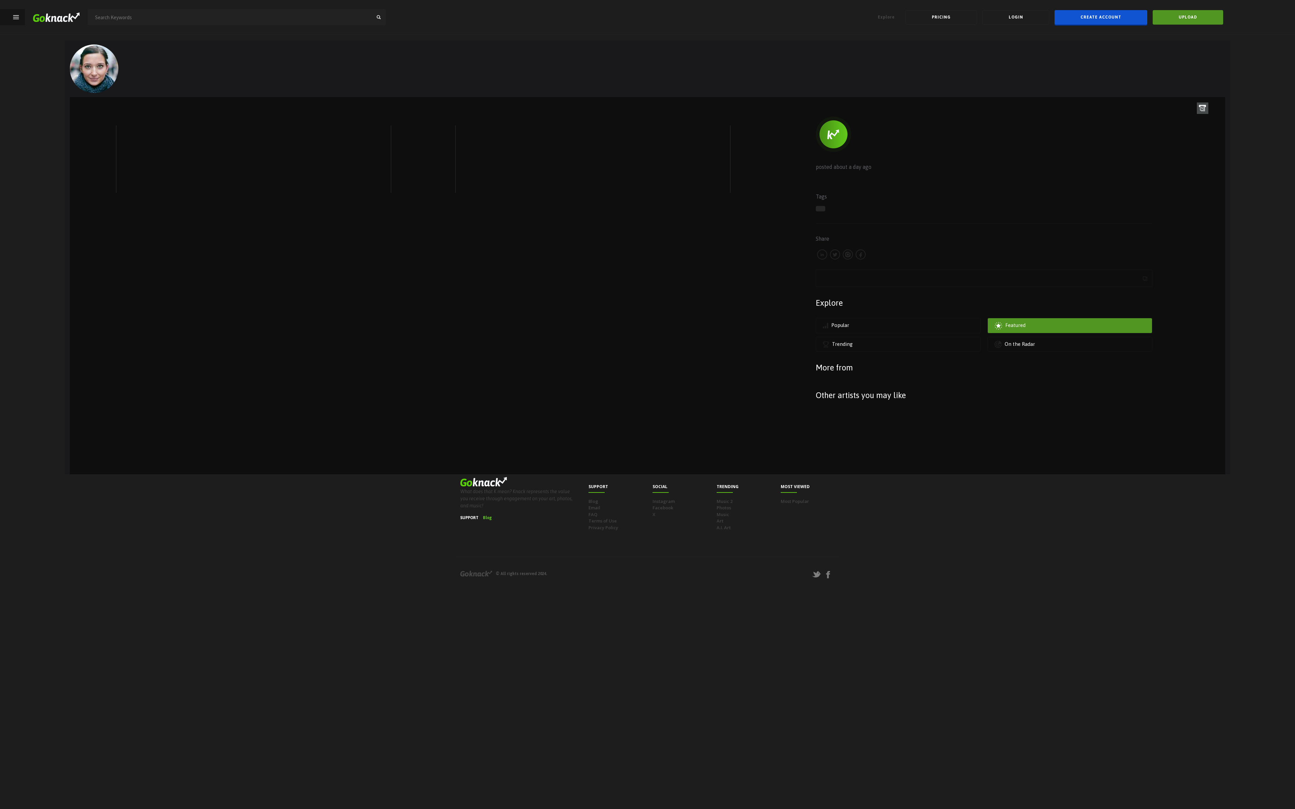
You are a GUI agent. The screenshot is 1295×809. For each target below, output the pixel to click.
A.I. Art (724, 528)
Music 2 (724, 501)
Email (594, 508)
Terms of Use (602, 521)
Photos (724, 508)
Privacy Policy (603, 528)
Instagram (664, 501)
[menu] (16, 17)
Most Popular (795, 501)
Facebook (663, 508)
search (379, 17)
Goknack (476, 573)
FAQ (592, 514)
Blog (487, 517)
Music (723, 514)
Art (720, 521)
